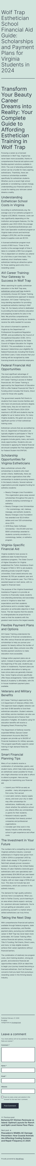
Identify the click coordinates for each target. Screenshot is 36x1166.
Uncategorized (16, 1022)
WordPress (20, 1159)
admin (5, 1020)
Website (4, 1087)
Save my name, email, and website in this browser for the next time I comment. (17, 1098)
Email (3, 1076)
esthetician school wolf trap (12, 291)
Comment (5, 1045)
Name (4, 1066)
